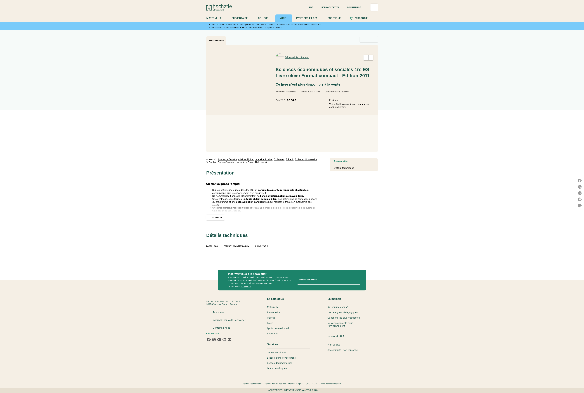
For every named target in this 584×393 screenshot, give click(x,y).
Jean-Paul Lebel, (264, 159)
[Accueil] (219, 7)
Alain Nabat (261, 162)
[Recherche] (374, 7)
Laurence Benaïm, (227, 159)
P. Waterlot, (311, 159)
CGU (308, 383)
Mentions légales (296, 383)
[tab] (215, 18)
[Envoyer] (357, 280)
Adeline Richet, (246, 159)
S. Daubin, (211, 162)
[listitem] (208, 339)
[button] (309, 7)
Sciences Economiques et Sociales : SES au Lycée (250, 24)
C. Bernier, (279, 159)
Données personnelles (252, 383)
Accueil (212, 24)
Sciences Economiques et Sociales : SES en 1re (298, 24)
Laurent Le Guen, (245, 162)
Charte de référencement (330, 383)
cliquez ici (246, 286)
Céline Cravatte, (226, 162)
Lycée (221, 24)
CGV (315, 383)
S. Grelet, (300, 159)
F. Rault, (290, 159)
